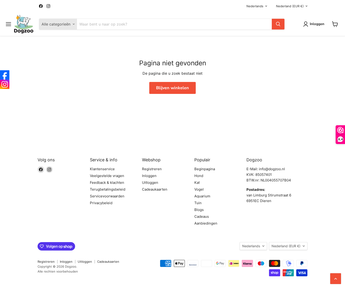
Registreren (152, 169)
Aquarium (202, 196)
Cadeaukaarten (154, 189)
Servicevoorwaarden (107, 196)
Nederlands (254, 6)
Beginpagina (204, 169)
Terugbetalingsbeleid (107, 189)
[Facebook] (4, 75)
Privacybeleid (101, 203)
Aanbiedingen (205, 223)
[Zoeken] (278, 24)
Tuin (198, 203)
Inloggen (149, 176)
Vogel (199, 189)
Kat (197, 182)
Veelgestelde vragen (107, 176)
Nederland (290, 6)
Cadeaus (201, 216)
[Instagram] (4, 84)
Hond (198, 176)
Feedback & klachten (107, 182)
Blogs (199, 209)
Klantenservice (102, 169)
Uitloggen (150, 182)
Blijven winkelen (172, 88)
